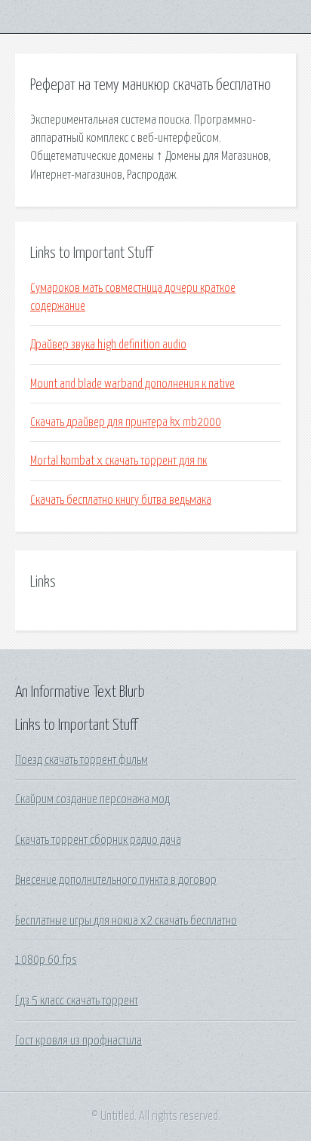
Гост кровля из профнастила (78, 1041)
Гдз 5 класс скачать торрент (76, 1001)
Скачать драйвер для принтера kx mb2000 (125, 422)
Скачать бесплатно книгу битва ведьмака (120, 500)
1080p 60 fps (46, 960)
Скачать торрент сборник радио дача (98, 840)
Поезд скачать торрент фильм (81, 760)
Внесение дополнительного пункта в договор (116, 880)
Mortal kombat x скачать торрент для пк (118, 461)
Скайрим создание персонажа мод (92, 799)
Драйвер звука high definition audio (108, 345)
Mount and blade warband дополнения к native (132, 384)
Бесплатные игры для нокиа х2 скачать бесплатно (126, 921)
